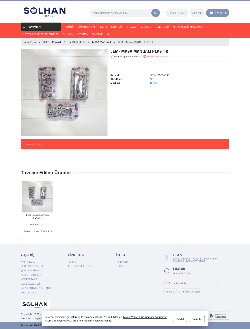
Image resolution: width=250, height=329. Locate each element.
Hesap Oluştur (177, 13)
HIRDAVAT (131, 27)
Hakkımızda (122, 262)
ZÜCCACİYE (146, 27)
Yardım (72, 262)
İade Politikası (29, 279)
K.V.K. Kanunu (28, 262)
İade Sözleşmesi (30, 284)
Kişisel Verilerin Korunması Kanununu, (145, 317)
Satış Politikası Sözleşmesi (37, 288)
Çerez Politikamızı (81, 320)
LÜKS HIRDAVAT (86, 27)
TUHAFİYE (97, 34)
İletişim (120, 266)
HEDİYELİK (116, 27)
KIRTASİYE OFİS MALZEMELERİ (189, 27)
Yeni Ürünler (28, 292)
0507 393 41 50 (181, 273)
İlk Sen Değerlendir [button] (157, 56)
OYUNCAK (68, 34)
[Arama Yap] (156, 13)
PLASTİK (103, 27)
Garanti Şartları (31, 275)
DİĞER (153, 83)
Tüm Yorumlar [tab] (32, 144)
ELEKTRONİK (162, 27)
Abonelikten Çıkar (191, 291)
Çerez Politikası (30, 270)
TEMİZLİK (69, 27)
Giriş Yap (197, 13)
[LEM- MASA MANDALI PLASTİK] (64, 92)
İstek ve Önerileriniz (80, 266)
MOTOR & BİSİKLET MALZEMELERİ (41, 34)
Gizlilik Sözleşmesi (32, 266)
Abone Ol (170, 291)
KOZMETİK (82, 34)
